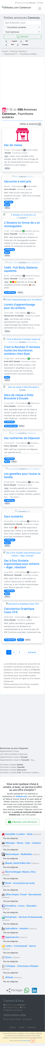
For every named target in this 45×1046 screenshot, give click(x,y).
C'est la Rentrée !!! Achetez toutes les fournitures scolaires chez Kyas (22, 350)
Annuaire (27, 1019)
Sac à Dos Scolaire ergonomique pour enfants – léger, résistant (21, 564)
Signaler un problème (13, 1010)
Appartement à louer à (14, 757)
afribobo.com (21, 796)
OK (33, 1041)
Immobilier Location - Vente (23, 834)
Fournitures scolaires (11, 765)
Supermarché (16, 937)
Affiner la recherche (29, 124)
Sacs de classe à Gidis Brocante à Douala (18, 396)
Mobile (12, 1027)
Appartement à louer (9, 751)
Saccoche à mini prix (17, 181)
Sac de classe (13, 145)
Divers (12, 957)
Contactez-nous (12, 1007)
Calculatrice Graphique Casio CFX (19, 610)
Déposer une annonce (24, 821)
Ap (32, 760)
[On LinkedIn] (34, 990)
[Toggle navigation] (39, 8)
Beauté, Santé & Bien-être (22, 863)
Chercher (23, 36)
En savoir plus (25, 1041)
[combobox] (22, 27)
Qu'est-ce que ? (26, 3)
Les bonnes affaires (13, 1019)
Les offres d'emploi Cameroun (13, 754)
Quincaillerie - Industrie (21, 928)
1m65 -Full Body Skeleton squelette (21, 269)
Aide (41, 3)
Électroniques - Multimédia (22, 854)
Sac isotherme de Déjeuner (22, 438)
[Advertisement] (22, 81)
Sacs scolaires (13, 516)
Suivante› (32, 652)
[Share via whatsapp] (27, 990)
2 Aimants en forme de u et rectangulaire (22, 224)
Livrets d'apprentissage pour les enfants (19, 306)
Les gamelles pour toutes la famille (22, 475)
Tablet (21, 1027)
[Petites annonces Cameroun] (17, 8)
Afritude (13, 977)
